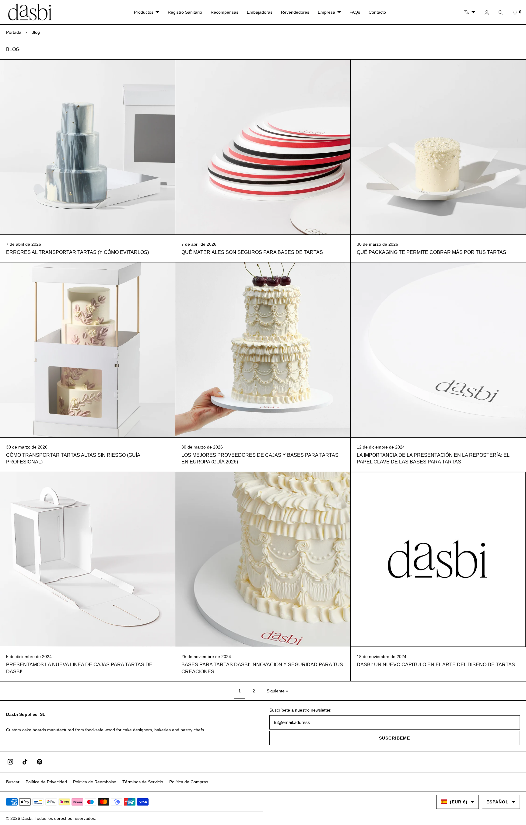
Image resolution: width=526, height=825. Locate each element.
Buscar (12, 781)
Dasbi (26, 818)
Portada (13, 32)
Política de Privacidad (46, 781)
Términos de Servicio (142, 781)
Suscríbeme (394, 738)
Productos (143, 12)
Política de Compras (188, 781)
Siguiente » (277, 690)
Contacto (377, 12)
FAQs (354, 12)
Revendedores (295, 12)
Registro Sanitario (185, 12)
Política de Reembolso (94, 781)
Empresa (326, 12)
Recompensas (224, 12)
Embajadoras (259, 12)
